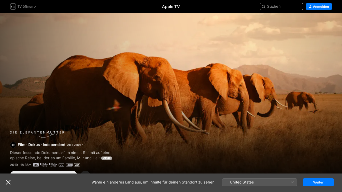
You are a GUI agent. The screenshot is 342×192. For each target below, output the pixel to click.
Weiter (318, 182)
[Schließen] (8, 182)
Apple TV (171, 6)
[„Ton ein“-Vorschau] (328, 23)
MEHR (107, 158)
